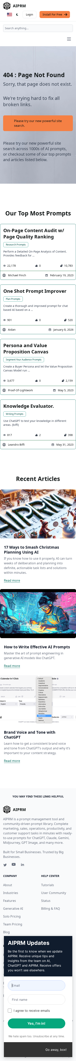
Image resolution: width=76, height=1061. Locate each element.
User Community (53, 893)
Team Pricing (12, 924)
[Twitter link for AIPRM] (5, 865)
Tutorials (47, 885)
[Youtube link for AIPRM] (14, 865)
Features (9, 901)
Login (29, 14)
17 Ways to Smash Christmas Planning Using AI (31, 550)
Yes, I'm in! (36, 1023)
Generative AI (13, 908)
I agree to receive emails (32, 1011)
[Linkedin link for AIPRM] (23, 865)
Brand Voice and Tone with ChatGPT (29, 735)
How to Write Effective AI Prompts (37, 647)
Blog (6, 932)
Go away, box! (55, 1050)
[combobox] (38, 28)
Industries (10, 893)
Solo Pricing (12, 916)
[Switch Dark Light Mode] (17, 14)
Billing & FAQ (50, 908)
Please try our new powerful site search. (38, 123)
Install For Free (52, 14)
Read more (12, 580)
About (7, 885)
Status (45, 901)
